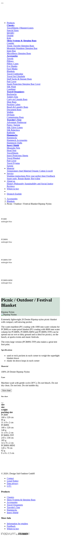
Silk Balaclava (13, 130)
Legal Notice (12, 481)
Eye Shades (12, 66)
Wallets (10, 112)
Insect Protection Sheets (17, 155)
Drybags (10, 115)
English (18, 194)
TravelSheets (12, 153)
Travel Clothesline (15, 74)
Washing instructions (16, 176)
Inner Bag (11, 51)
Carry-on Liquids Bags (17, 99)
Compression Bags (15, 117)
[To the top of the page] (2, 3)
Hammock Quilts (14, 143)
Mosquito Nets (13, 148)
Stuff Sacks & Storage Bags (19, 79)
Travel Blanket (13, 158)
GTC (9, 486)
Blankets (11, 71)
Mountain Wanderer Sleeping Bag (22, 48)
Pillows (10, 61)
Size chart (6, 390)
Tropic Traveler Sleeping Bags (20, 46)
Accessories (12, 198)
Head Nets (11, 150)
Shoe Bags (11, 102)
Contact (10, 478)
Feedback (50, 176)
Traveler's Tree (13, 507)
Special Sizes (13, 30)
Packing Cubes (13, 104)
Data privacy (12, 483)
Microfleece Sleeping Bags (19, 53)
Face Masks (12, 69)
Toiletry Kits (12, 97)
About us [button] (11, 181)
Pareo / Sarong (13, 125)
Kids (9, 38)
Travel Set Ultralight (16, 76)
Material (27, 171)
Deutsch (11, 194)
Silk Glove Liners (15, 127)
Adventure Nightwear (16, 122)
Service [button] (10, 173)
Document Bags (14, 109)
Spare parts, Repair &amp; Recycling (23, 178)
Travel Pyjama (13, 163)
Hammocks (12, 137)
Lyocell (49, 171)
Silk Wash (11, 86)
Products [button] (11, 23)
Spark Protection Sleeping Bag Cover (23, 84)
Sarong (10, 166)
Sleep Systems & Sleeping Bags (21, 500)
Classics (10, 497)
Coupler (10, 43)
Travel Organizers (15, 505)
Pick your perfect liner (36, 176)
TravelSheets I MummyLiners (20, 28)
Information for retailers (17, 523)
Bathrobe (11, 132)
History (10, 183)
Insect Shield (12, 512)
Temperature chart (15, 171)
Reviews (11, 186)
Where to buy (13, 189)
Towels (10, 58)
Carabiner (11, 89)
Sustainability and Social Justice (39, 183)
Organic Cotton (38, 171)
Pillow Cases (12, 63)
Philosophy (19, 183)
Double (10, 35)
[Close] (2, 402)
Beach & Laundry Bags (17, 107)
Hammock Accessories (17, 140)
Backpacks (12, 94)
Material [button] (10, 168)
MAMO (10, 33)
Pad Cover (11, 81)
